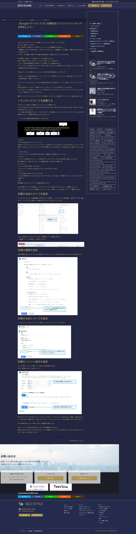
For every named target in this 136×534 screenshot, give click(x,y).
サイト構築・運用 (95, 23)
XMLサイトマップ (95, 135)
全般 (93, 36)
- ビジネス (100, 522)
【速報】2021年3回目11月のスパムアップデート (106, 89)
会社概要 (30, 531)
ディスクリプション (96, 160)
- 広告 (99, 518)
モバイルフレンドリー (96, 175)
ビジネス (92, 49)
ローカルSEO (94, 186)
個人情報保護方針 (38, 531)
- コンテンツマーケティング (85, 510)
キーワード (109, 138)
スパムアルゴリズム (107, 152)
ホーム (65, 505)
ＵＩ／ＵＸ (95, 26)
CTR (92, 129)
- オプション (82, 514)
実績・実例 (66, 513)
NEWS (92, 132)
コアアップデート (108, 143)
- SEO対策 (100, 513)
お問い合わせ (50, 478)
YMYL (109, 135)
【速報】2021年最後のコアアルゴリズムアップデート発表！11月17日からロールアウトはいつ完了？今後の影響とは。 (106, 76)
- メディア (100, 514)
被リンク (107, 189)
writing (111, 132)
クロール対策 (108, 140)
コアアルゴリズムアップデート (98, 146)
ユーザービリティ (108, 177)
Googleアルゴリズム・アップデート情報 (101, 41)
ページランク (94, 169)
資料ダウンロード (84, 478)
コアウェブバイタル (96, 149)
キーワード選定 (95, 140)
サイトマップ (94, 152)
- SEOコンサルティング (84, 507)
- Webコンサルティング (84, 509)
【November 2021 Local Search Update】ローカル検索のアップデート (106, 62)
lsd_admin (80, 441)
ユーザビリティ (95, 177)
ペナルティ (108, 166)
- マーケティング (102, 516)
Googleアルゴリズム (97, 46)
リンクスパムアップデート (97, 183)
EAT (100, 129)
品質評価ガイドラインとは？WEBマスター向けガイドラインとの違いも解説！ (106, 110)
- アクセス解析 (102, 510)
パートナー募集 (68, 509)
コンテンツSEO (109, 149)
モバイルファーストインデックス (99, 172)
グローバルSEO (95, 143)
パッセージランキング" (97, 163)
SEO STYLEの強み (68, 507)
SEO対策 (93, 28)
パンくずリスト (95, 166)
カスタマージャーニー (96, 138)
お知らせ (66, 510)
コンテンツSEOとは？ (103, 100)
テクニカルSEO (107, 157)
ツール (47, 32)
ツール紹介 (94, 157)
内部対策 (94, 31)
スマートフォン (95, 155)
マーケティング (54, 32)
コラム (100, 505)
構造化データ (94, 189)
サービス (81, 505)
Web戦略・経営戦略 (97, 51)
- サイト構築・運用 (103, 520)
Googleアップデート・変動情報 (101, 44)
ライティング (94, 180)
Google (61, 32)
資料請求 (24, 515)
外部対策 (94, 34)
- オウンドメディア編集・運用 (86, 513)
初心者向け (42, 32)
